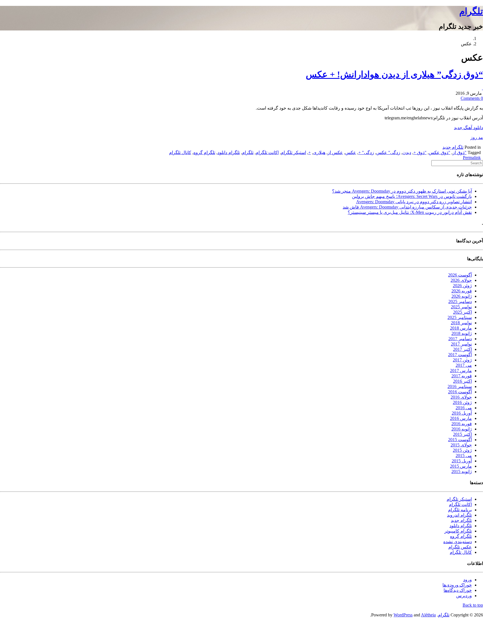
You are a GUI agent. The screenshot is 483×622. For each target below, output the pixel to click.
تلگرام (471, 11)
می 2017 (464, 365)
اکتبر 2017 (462, 349)
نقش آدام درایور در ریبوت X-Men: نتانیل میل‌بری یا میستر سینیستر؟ (410, 212)
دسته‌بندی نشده (457, 541)
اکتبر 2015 (462, 434)
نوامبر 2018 (461, 322)
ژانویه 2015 (461, 471)
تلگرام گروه (204, 152)
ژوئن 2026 (462, 285)
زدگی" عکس (388, 152)
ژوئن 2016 (462, 402)
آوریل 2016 (462, 413)
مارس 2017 (461, 370)
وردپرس (464, 595)
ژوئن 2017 (462, 360)
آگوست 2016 (460, 391)
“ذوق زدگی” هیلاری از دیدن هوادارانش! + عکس (394, 74)
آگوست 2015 (460, 439)
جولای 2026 (461, 280)
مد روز (476, 137)
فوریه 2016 (461, 423)
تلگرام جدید (452, 147)
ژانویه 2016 (461, 429)
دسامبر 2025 (460, 301)
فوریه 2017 (461, 375)
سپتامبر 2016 (460, 386)
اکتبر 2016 (462, 381)
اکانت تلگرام (267, 152)
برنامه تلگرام (460, 509)
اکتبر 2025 (462, 312)
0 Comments (472, 98)
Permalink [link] (472, 157)
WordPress (403, 614)
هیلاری (319, 152)
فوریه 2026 (461, 290)
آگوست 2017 (460, 354)
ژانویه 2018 (461, 333)
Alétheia (428, 614)
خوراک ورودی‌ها (457, 585)
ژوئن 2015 (462, 450)
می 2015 (464, 455)
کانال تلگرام (180, 152)
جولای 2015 (461, 445)
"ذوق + (420, 152)
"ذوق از (460, 152)
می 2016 (464, 407)
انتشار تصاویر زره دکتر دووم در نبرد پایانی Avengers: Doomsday (414, 201)
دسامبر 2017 (460, 338)
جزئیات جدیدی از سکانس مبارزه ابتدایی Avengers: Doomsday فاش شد (407, 207)
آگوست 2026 (460, 275)
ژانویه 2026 (461, 296)
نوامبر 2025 (461, 306)
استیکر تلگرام (293, 152)
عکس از (335, 152)
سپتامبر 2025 (460, 317)
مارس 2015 (461, 466)
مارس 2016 (461, 418)
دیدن (406, 152)
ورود (467, 579)
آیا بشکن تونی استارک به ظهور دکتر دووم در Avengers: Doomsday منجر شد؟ (402, 191)
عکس (350, 152)
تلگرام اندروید (459, 515)
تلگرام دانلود (228, 152)
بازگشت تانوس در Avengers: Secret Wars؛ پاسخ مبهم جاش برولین (412, 196)
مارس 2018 (461, 328)
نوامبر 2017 (461, 344)
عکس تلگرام (460, 547)
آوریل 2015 (462, 460)
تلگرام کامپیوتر (458, 531)
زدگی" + (366, 152)
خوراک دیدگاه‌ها (458, 590)
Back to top (473, 605)
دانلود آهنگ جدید (468, 127)
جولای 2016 (461, 397)
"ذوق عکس (439, 152)
